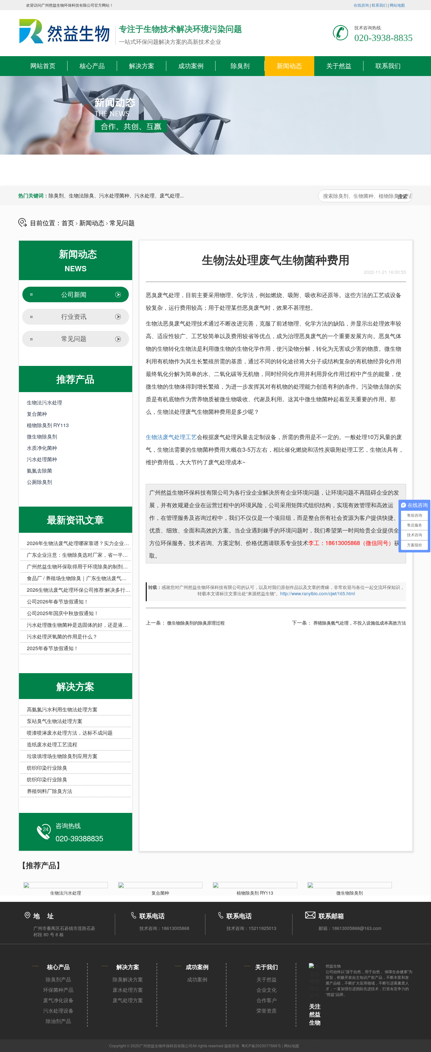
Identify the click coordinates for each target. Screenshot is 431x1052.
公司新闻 (73, 294)
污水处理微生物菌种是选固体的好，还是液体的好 (82, 624)
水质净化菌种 (42, 447)
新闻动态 (289, 65)
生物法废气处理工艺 (171, 436)
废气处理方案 (128, 1000)
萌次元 (304, 1045)
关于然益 (338, 65)
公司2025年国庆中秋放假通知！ (63, 613)
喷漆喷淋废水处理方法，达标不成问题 (70, 732)
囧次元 (316, 1045)
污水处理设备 (58, 1010)
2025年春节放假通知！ (53, 648)
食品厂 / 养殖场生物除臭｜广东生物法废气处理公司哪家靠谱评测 (99, 578)
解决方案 (141, 65)
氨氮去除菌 (39, 470)
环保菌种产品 (58, 989)
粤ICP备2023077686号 (261, 1045)
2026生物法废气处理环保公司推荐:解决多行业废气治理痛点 (94, 589)
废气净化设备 (58, 1000)
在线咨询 (361, 5)
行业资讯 (73, 316)
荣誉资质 (267, 1010)
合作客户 (267, 1000)
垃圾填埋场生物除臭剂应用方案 (62, 756)
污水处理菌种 (42, 459)
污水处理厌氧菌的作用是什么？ (62, 636)
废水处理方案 (128, 989)
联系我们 (379, 5)
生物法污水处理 (44, 402)
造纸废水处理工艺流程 (52, 744)
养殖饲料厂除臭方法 (49, 791)
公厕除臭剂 (39, 481)
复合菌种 (37, 413)
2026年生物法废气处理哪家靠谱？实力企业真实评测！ (88, 543)
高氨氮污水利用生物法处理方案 (62, 709)
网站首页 (43, 65)
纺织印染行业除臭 (47, 767)
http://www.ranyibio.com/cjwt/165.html (317, 593)
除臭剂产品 (58, 979)
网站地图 (397, 5)
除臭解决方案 (128, 979)
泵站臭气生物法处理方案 (54, 721)
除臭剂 (240, 65)
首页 (68, 222)
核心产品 (92, 65)
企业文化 (267, 989)
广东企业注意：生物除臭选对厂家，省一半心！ (80, 554)
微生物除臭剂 (42, 436)
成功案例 (191, 65)
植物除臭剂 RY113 (48, 425)
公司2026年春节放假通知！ (58, 601)
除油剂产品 (58, 1021)
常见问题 (122, 222)
